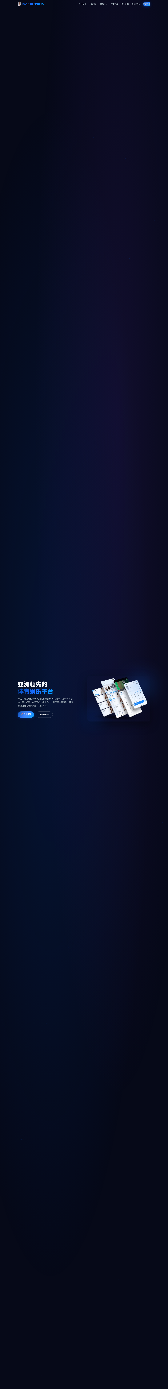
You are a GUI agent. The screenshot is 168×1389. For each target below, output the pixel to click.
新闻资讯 (136, 4)
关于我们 (82, 4)
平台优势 (93, 4)
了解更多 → (44, 714)
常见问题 (125, 4)
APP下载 (114, 4)
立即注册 (146, 4)
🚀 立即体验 (26, 714)
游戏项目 (103, 4)
